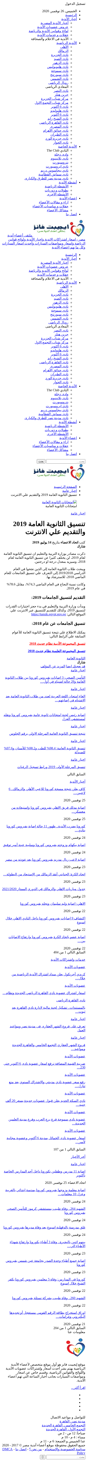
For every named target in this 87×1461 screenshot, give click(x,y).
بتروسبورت (60, 162)
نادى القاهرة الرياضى (53, 122)
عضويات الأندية (75, 967)
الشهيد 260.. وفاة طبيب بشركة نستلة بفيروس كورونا (48, 1298)
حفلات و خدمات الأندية (52, 35)
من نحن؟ (35, 1449)
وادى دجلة (61, 154)
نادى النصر (61, 90)
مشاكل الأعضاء (57, 210)
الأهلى (64, 47)
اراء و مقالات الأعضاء (53, 202)
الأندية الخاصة (67, 146)
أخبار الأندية (69, 19)
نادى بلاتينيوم (59, 158)
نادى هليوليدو (59, 110)
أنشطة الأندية (68, 182)
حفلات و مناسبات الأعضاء (50, 206)
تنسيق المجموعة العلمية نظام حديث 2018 (56, 651)
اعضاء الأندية (68, 198)
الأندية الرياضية (66, 43)
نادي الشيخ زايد (58, 118)
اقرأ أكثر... (78, 1388)
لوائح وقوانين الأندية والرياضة (48, 31)
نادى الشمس (59, 79)
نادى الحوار (60, 142)
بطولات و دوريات (56, 190)
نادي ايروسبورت (57, 166)
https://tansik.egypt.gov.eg (48, 614)
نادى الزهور (60, 63)
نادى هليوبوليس (57, 67)
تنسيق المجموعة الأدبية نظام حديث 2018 (57, 643)
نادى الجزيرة (59, 55)
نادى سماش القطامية (53, 174)
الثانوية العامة (76, 658)
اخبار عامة (78, 513)
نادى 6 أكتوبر (59, 106)
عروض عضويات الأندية (52, 27)
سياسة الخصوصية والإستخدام (65, 1449)
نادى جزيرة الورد (56, 138)
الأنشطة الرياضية (56, 186)
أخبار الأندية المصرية (54, 23)
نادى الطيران (59, 134)
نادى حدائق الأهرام (55, 130)
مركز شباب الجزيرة (54, 98)
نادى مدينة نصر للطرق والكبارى (46, 178)
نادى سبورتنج (59, 75)
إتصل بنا (20, 1449)
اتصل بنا (71, 214)
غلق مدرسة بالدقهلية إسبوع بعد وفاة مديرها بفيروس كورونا (44, 1227)
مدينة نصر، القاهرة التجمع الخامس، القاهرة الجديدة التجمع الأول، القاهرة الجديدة (63, 1425)
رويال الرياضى (58, 82)
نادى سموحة (59, 71)
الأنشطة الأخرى (57, 194)
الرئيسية (71, 15)
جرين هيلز (61, 94)
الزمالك (63, 51)
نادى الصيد (61, 59)
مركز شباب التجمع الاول (51, 102)
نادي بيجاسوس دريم (54, 170)
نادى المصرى (59, 126)
